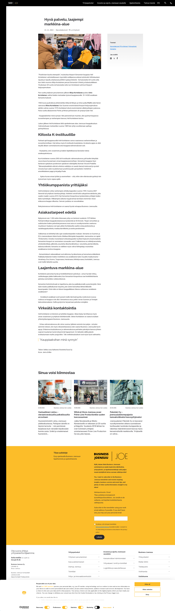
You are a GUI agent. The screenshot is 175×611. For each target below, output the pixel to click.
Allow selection (147, 589)
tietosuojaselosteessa (102, 527)
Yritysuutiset (132, 46)
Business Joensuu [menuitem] (146, 552)
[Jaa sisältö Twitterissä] (114, 58)
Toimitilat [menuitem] (71, 572)
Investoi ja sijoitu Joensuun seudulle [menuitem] (114, 553)
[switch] (64, 607)
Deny (147, 594)
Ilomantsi (113, 49)
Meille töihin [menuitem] (143, 562)
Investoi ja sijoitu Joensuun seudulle (111, 3)
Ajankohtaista (134, 3)
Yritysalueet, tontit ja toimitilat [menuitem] (115, 563)
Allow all (147, 584)
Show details (107, 607)
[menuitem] (158, 3)
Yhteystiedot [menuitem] (144, 557)
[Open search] (166, 3)
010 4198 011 (25, 557)
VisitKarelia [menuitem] (143, 572)
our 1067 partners (48, 586)
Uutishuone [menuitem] (143, 576)
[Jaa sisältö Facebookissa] (117, 58)
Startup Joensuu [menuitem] (74, 567)
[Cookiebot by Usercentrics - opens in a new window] (24, 607)
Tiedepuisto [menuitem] (143, 567)
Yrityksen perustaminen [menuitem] (77, 557)
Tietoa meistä (149, 3)
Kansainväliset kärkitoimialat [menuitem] (114, 558)
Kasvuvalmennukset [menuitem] (76, 562)
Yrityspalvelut (88, 3)
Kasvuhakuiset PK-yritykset (119, 46)
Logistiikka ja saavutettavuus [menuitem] (114, 568)
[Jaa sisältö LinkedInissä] (111, 58)
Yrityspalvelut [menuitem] (74, 552)
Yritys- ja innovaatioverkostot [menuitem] (79, 576)
